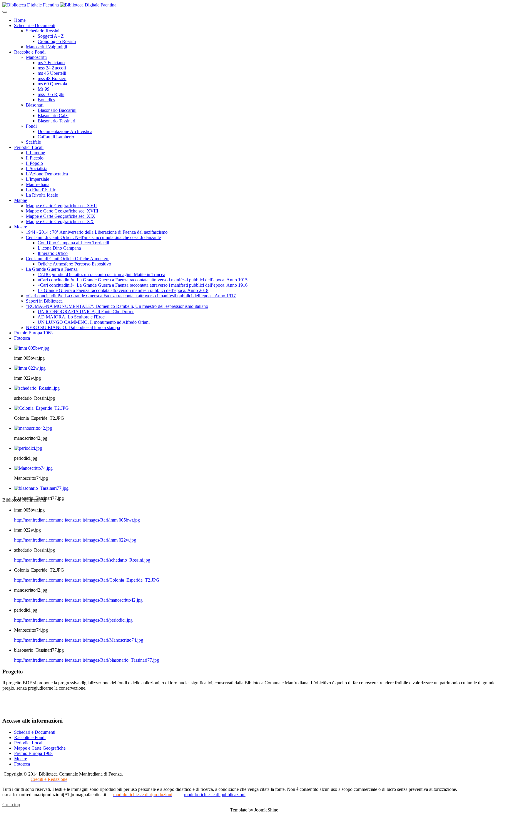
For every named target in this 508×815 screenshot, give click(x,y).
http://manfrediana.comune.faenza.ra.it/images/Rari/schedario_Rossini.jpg (82, 559)
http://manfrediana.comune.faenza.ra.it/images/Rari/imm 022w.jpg (75, 539)
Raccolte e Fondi (30, 737)
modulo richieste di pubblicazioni (214, 794)
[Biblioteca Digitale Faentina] (59, 4)
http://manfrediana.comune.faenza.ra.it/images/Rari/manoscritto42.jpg (78, 599)
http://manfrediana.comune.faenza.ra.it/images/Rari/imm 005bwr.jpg (77, 519)
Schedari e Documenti (34, 732)
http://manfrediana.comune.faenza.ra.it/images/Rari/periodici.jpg (73, 620)
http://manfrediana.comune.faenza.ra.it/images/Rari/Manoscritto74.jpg (78, 640)
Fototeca (22, 763)
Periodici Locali (29, 742)
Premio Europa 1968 (33, 753)
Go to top (11, 804)
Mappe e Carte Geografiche (40, 748)
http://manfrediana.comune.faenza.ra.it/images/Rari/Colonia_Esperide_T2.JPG (86, 579)
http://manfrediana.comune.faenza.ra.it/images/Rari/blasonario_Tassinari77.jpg (86, 660)
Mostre (20, 758)
